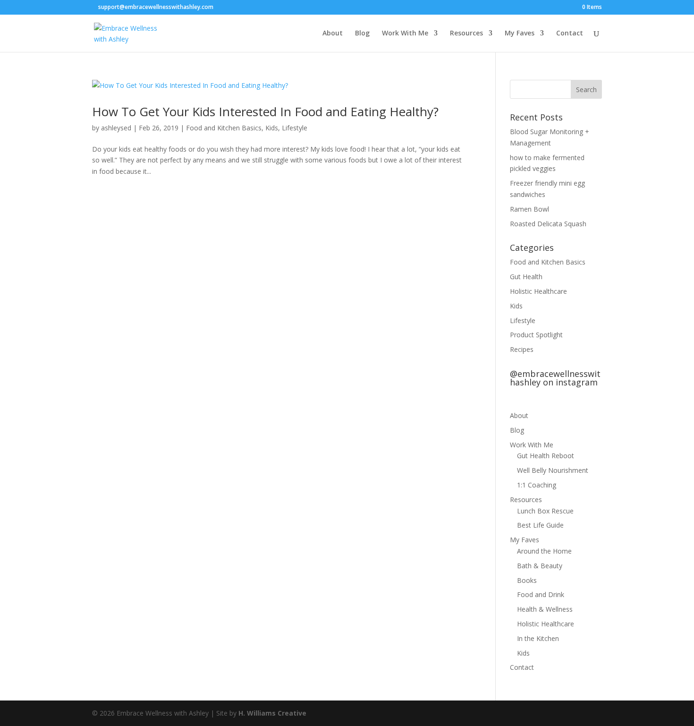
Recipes (521, 349)
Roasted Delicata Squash (548, 223)
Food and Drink (540, 594)
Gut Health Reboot (545, 455)
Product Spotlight (536, 334)
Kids (271, 127)
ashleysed (116, 127)
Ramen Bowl (529, 209)
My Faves (519, 33)
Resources (466, 33)
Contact (569, 33)
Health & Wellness (545, 609)
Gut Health (526, 276)
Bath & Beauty (539, 565)
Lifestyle (294, 127)
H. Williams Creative (272, 713)
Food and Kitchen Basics (224, 127)
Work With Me (405, 33)
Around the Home (544, 551)
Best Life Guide (540, 525)
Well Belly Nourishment (552, 470)
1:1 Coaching (536, 484)
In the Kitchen (538, 638)
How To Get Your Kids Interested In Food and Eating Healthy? (265, 111)
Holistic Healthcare (538, 291)
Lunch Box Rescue (545, 510)
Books (527, 580)
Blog (362, 33)
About (332, 33)
